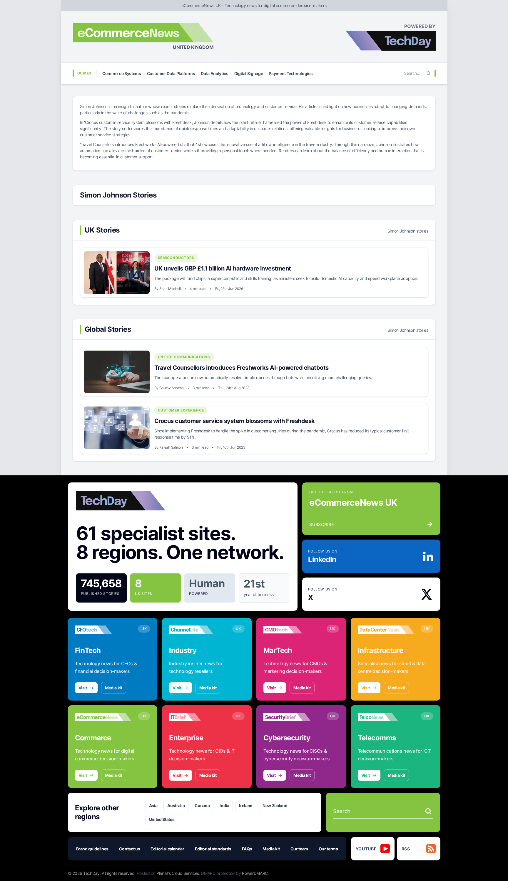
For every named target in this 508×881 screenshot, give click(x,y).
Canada (202, 805)
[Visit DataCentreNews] (386, 629)
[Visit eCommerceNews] (103, 717)
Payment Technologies (291, 73)
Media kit (113, 687)
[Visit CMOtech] (291, 629)
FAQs (247, 848)
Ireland (246, 805)
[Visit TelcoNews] (386, 717)
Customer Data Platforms (171, 73)
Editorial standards (213, 848)
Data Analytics (214, 73)
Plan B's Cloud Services (177, 873)
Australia (176, 805)
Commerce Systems (121, 73)
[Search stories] (428, 811)
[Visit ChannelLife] (197, 629)
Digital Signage (248, 73)
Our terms (328, 848)
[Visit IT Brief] (197, 717)
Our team (299, 848)
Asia (153, 805)
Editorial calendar (167, 848)
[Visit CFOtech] (103, 629)
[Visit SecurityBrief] (291, 717)
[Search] (428, 73)
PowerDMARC (255, 873)
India (224, 805)
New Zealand (275, 805)
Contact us (129, 848)
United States (161, 819)
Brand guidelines (92, 848)
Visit (82, 687)
